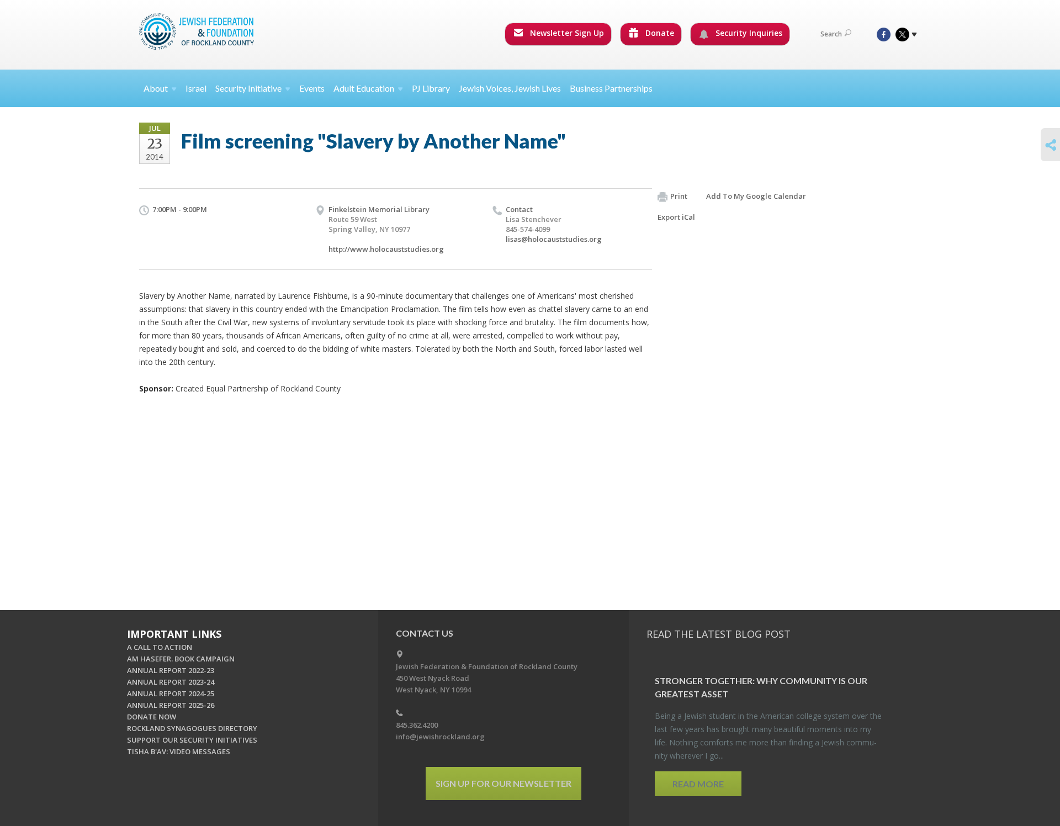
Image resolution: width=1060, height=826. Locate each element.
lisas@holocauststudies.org (554, 239)
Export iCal (676, 217)
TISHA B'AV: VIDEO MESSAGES (178, 751)
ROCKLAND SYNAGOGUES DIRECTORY (192, 728)
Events (312, 88)
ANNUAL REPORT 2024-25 (170, 693)
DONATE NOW (151, 717)
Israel (196, 88)
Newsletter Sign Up (566, 33)
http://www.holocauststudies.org (386, 249)
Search (831, 34)
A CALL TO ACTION (159, 647)
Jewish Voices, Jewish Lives (510, 88)
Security (248, 88)
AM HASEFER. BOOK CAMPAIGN (181, 659)
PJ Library (431, 88)
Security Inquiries (747, 33)
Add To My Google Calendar (756, 196)
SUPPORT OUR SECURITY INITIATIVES (192, 740)
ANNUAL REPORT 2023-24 (170, 682)
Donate (658, 33)
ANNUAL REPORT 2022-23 (170, 670)
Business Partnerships (611, 88)
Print (678, 196)
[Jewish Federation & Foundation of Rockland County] (197, 31)
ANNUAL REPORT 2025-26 (170, 705)
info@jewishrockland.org (440, 737)
